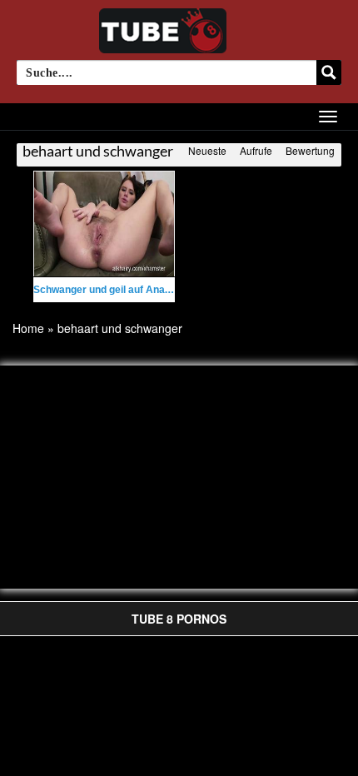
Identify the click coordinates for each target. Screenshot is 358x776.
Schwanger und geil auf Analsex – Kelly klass (140, 290)
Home (28, 328)
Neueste (207, 150)
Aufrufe (256, 150)
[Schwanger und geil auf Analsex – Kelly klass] (104, 224)
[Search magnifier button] (328, 72)
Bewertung (310, 150)
